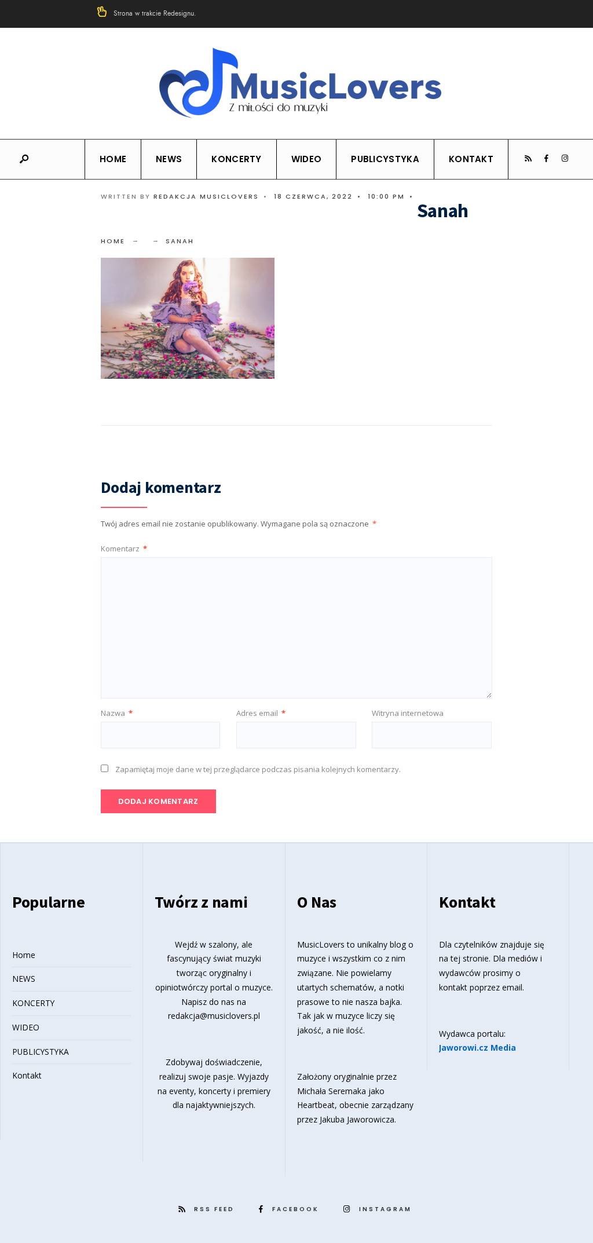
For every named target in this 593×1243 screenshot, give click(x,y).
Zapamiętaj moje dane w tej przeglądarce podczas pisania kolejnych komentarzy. (258, 769)
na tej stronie (464, 958)
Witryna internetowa (408, 713)
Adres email (260, 713)
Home (113, 159)
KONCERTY (236, 159)
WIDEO (306, 159)
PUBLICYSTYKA (385, 159)
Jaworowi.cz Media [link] (477, 1047)
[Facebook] (546, 158)
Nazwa (117, 713)
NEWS (169, 159)
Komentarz (124, 548)
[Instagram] (564, 158)
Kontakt (471, 159)
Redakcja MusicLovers (206, 196)
